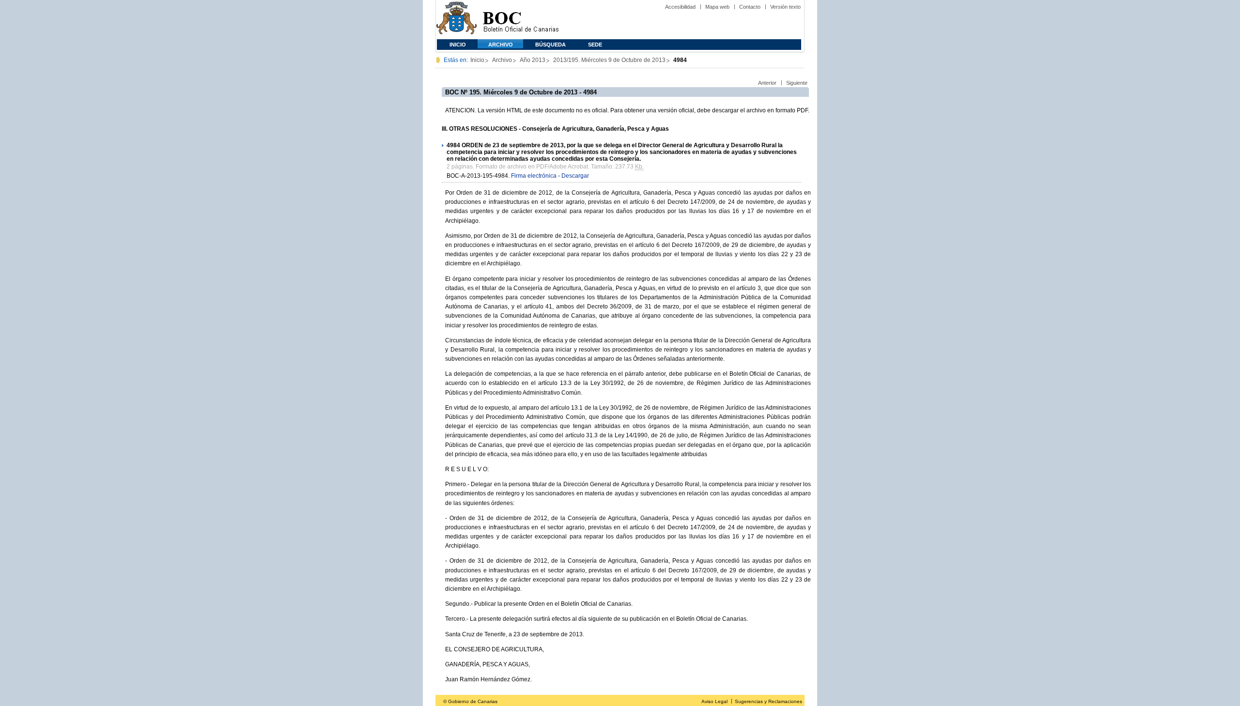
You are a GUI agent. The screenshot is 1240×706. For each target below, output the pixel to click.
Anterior (767, 83)
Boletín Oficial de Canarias (520, 19)
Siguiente (796, 83)
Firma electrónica (534, 175)
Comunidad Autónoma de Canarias (456, 19)
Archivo (500, 44)
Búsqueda (550, 44)
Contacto (749, 7)
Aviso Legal (714, 701)
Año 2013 (532, 60)
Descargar (575, 175)
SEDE (595, 44)
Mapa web (717, 7)
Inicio (458, 44)
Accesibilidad (680, 7)
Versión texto (785, 7)
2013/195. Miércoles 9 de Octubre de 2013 (609, 60)
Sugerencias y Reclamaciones (768, 701)
